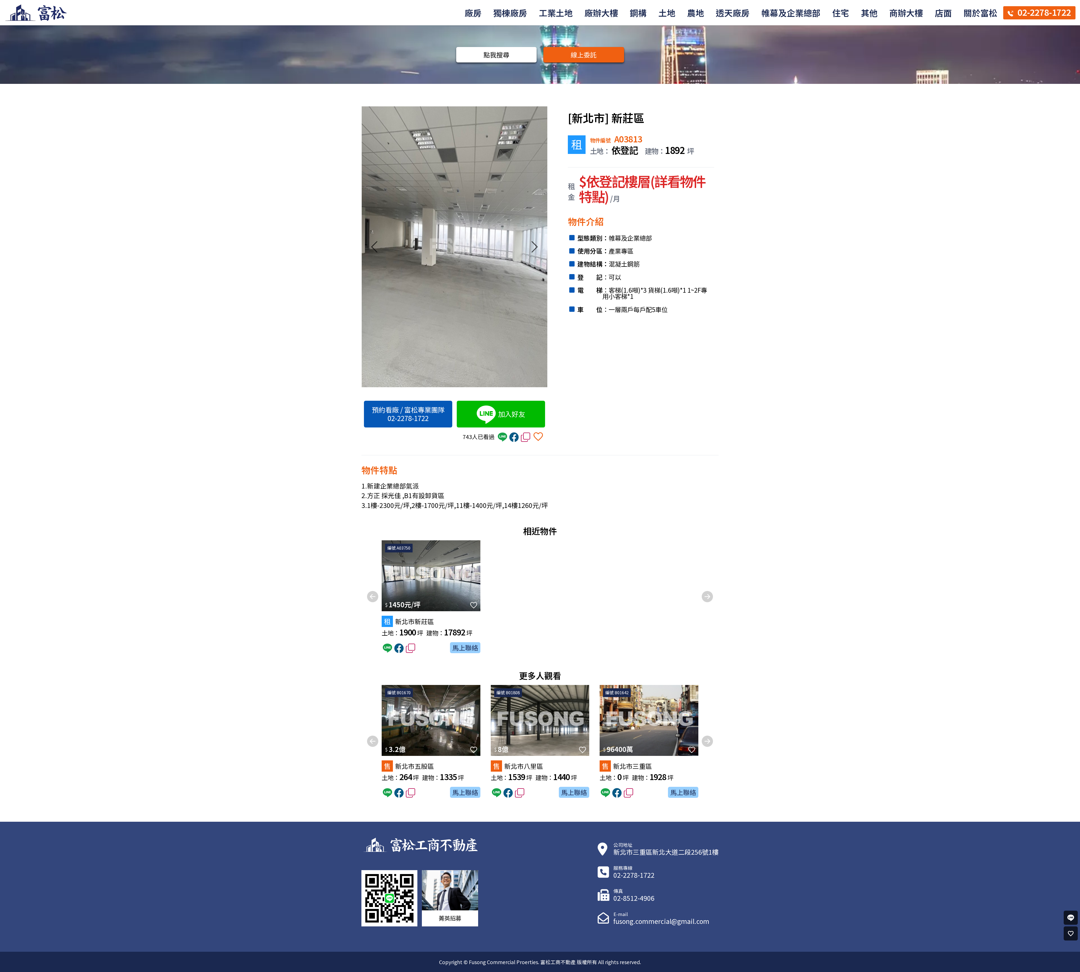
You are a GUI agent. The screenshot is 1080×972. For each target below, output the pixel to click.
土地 (666, 12)
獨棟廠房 (510, 12)
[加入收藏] (538, 436)
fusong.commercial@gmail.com (661, 921)
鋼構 (638, 12)
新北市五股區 (409, 766)
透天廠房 (733, 12)
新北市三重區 (627, 766)
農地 (695, 12)
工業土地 (556, 12)
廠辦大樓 (601, 12)
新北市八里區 (518, 766)
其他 (869, 12)
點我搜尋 (496, 54)
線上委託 (584, 54)
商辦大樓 (906, 12)
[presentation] (374, 250)
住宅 (840, 12)
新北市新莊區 (409, 621)
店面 (943, 12)
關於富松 (980, 12)
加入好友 (511, 414)
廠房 (473, 12)
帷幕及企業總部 (790, 12)
